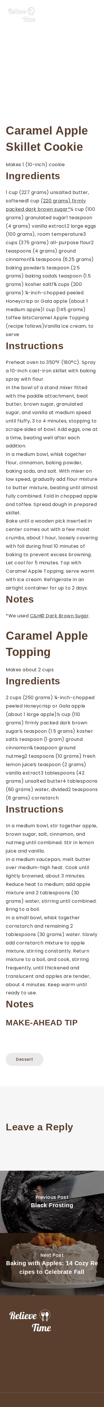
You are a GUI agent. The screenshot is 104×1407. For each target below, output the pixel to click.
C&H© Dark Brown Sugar (59, 615)
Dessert (24, 1059)
